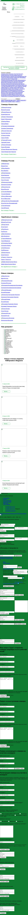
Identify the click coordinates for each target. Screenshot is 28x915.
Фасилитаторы (5, 90)
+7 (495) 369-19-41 (19, 7)
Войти (19, 567)
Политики (10, 92)
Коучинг (8, 78)
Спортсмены (18, 85)
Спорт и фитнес (18, 86)
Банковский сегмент (6, 88)
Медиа (3, 82)
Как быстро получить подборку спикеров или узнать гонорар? (14, 68)
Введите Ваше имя (8, 571)
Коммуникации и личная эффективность (11, 75)
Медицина (19, 90)
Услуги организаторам (17, 33)
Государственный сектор (7, 86)
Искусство (24, 85)
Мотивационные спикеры (7, 76)
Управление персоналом (18, 91)
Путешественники (18, 92)
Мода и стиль (4, 92)
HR (12, 81)
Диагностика (19, 57)
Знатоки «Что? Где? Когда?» (16, 74)
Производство (5, 93)
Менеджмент (10, 77)
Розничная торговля (17, 82)
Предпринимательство (20, 76)
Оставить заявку (19, 595)
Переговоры (21, 81)
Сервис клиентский (14, 87)
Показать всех (5, 74)
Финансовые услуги (6, 91)
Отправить (3, 531)
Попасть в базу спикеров (6, 557)
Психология (9, 83)
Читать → (6, 391)
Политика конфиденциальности (8, 513)
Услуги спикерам (17, 28)
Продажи (15, 80)
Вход (4, 562)
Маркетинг (17, 77)
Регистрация (6, 563)
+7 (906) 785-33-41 (19, 4)
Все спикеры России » (7, 210)
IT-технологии (13, 78)
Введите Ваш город (8, 570)
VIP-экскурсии (19, 63)
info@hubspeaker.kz (19, 9)
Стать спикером (7, 500)
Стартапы (15, 81)
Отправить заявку (5, 849)
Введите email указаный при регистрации (10, 622)
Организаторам (7, 501)
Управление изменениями (8, 85)
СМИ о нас (5, 503)
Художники (10, 96)
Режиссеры (4, 96)
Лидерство (4, 77)
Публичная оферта (21, 513)
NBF (21, 46)
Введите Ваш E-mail (8, 573)
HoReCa (10, 95)
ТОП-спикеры (20, 40)
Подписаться (18, 555)
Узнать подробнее (19, 619)
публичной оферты (19, 582)
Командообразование (7, 80)
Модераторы (7, 81)
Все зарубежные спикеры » (9, 266)
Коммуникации (13, 90)
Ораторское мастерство (18, 83)
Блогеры (3, 83)
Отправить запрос (5, 696)
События (15, 46)
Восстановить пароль (8, 568)
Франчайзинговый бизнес (15, 93)
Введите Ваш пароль (8, 575)
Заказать (3, 869)
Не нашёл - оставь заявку (6, 558)
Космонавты (4, 95)
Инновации (5, 821)
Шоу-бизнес (15, 88)
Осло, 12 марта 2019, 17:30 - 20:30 (10, 813)
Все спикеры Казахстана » (8, 154)
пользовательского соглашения (10, 583)
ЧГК (22, 16)
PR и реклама (8, 82)
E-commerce (21, 88)
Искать (18, 99)
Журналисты (16, 96)
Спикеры (17, 16)
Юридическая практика (18, 95)
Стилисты (22, 96)
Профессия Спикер (18, 22)
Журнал (5, 499)
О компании (19, 52)
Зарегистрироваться (8, 586)
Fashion (21, 87)
